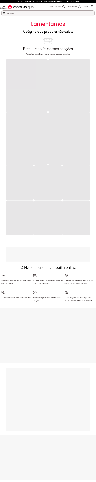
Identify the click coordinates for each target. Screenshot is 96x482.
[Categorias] (4, 5)
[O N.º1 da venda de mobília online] (21, 7)
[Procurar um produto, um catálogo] (4, 13)
